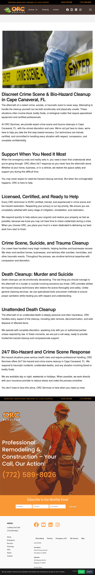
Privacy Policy (38, 567)
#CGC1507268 (66, 2)
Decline (89, 572)
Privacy (75, 571)
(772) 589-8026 (85, 2)
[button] (90, 9)
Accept (81, 572)
